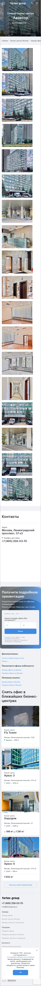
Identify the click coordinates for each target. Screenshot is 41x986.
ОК (20, 972)
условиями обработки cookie (19, 957)
